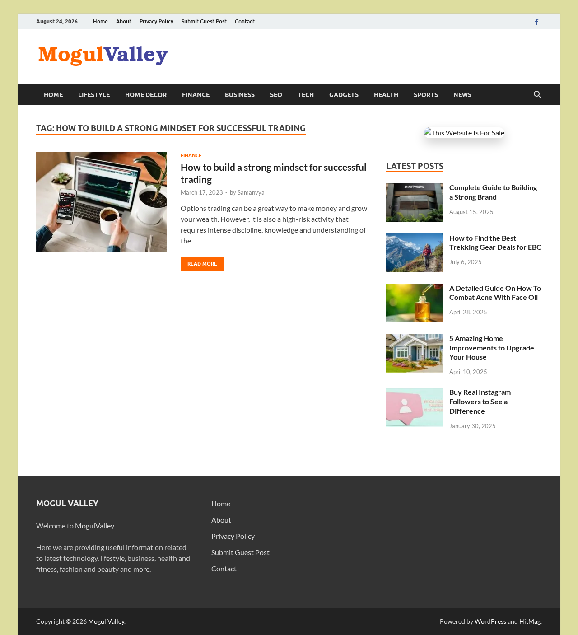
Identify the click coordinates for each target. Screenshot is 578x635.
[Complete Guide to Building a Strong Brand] (414, 188)
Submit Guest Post (204, 21)
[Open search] (537, 94)
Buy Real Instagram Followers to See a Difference (480, 401)
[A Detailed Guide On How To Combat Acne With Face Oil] (414, 289)
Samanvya (251, 192)
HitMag (530, 621)
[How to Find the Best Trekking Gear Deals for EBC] (414, 238)
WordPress (490, 621)
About (123, 21)
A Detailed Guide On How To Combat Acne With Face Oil (495, 293)
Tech (306, 94)
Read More (199, 262)
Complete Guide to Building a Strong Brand (493, 192)
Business (240, 94)
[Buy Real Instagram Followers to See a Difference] (414, 392)
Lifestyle (94, 94)
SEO (276, 94)
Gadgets (344, 94)
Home (100, 21)
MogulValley (94, 525)
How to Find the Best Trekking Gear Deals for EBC (495, 242)
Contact (245, 21)
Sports (426, 94)
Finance (196, 94)
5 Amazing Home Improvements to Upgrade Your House (491, 347)
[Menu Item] (536, 21)
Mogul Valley (106, 621)
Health (386, 94)
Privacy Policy (156, 21)
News (462, 94)
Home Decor (146, 94)
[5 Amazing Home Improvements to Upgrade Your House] (414, 339)
